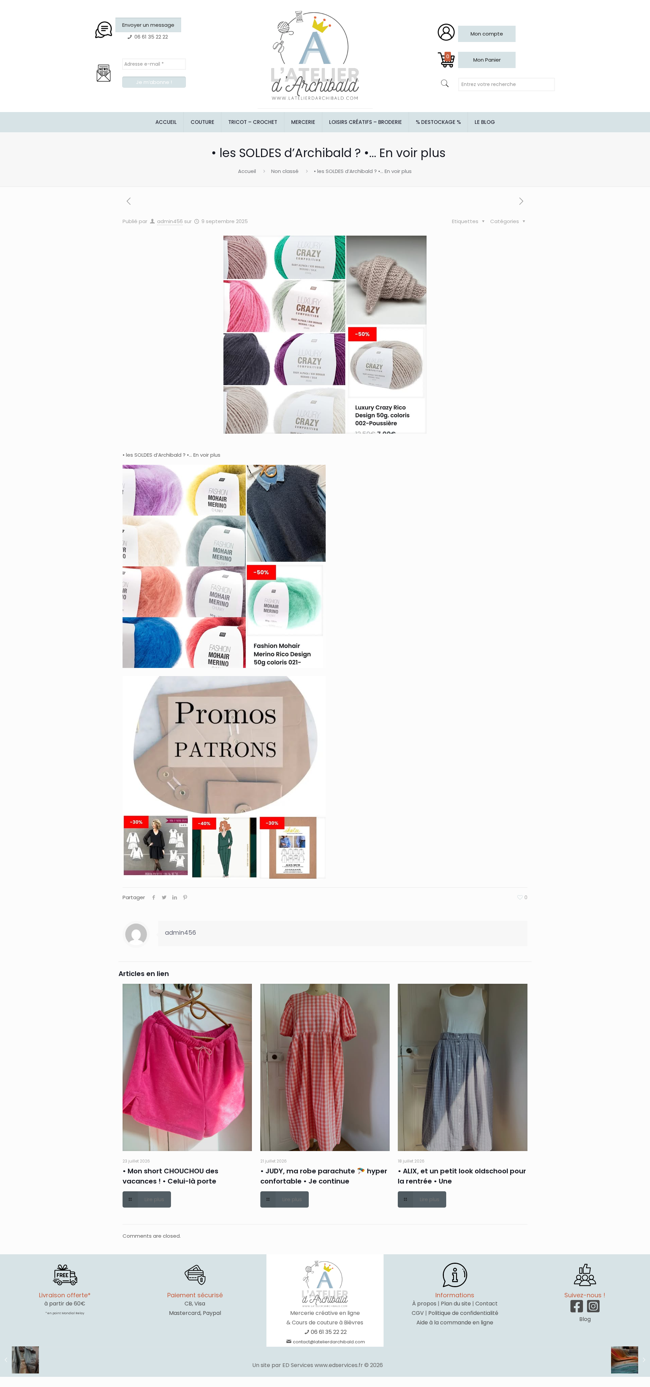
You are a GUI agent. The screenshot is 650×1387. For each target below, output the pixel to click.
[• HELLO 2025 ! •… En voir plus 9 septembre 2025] (630, 1359)
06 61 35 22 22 (329, 1332)
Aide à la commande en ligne (454, 1322)
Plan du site (456, 1303)
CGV (418, 1313)
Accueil (247, 171)
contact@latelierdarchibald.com (329, 1342)
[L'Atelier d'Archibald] (315, 55)
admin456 (170, 221)
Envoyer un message (148, 24)
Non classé (285, 171)
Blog (585, 1319)
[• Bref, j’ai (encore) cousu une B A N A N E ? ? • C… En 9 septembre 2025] (19, 1359)
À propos (424, 1303)
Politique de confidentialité (463, 1313)
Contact (486, 1303)
